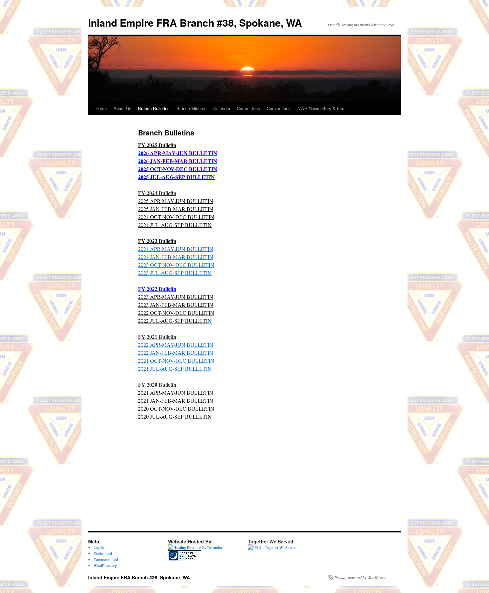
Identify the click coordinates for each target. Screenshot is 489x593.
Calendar (221, 108)
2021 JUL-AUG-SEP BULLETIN (175, 368)
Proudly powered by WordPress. (360, 577)
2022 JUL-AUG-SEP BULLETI (173, 320)
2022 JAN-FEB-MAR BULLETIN (175, 352)
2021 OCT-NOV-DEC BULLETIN (176, 360)
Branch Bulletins (154, 108)
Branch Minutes (191, 108)
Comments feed (105, 559)
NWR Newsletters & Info (320, 108)
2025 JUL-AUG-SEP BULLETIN (176, 177)
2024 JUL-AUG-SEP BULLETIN (175, 224)
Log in (98, 547)
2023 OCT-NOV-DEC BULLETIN (176, 264)
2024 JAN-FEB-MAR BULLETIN (175, 256)
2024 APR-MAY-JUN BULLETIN (175, 248)
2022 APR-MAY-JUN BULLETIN (175, 344)
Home (101, 108)
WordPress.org (105, 565)
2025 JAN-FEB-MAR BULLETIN (175, 208)
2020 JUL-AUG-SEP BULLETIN (175, 416)
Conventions (279, 108)
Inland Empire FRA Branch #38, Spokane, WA (195, 22)
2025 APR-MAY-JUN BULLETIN (175, 200)
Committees (248, 108)
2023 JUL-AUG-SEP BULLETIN (175, 272)
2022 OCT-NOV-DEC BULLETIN (176, 312)
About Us (122, 108)
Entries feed (102, 553)
